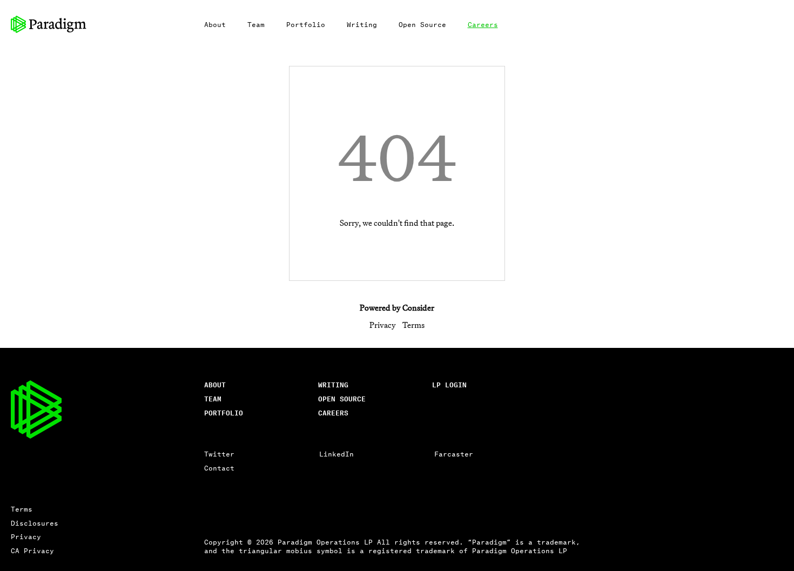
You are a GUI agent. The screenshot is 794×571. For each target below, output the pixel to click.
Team (256, 24)
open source (342, 398)
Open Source (422, 24)
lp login (449, 384)
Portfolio (305, 24)
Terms (413, 325)
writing (333, 384)
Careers (483, 24)
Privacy (382, 325)
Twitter (219, 453)
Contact (219, 467)
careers (333, 412)
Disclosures (34, 523)
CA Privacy (32, 550)
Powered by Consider (397, 308)
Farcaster (453, 453)
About (215, 24)
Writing (362, 24)
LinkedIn (336, 453)
